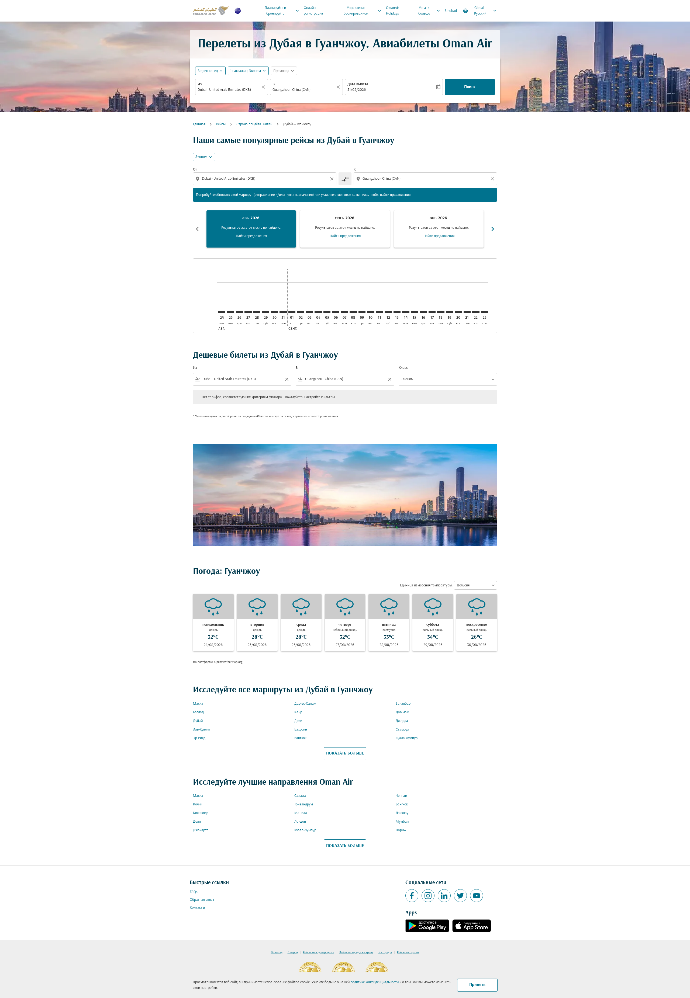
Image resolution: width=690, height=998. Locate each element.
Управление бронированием (363, 11)
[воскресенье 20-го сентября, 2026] (458, 312)
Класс (403, 368)
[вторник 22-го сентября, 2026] (475, 312)
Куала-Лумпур (407, 738)
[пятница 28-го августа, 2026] (256, 312)
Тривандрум (303, 804)
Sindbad (451, 11)
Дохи (298, 721)
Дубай (198, 721)
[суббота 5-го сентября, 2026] (326, 312)
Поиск (469, 87)
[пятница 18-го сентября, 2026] (440, 312)
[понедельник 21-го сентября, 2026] (467, 312)
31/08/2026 (356, 90)
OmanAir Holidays (392, 11)
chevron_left (197, 229)
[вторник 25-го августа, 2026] (230, 312)
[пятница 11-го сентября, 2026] (379, 312)
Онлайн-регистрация (313, 11)
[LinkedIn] (444, 895)
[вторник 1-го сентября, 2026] (291, 312)
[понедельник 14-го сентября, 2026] (405, 312)
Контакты (197, 908)
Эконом (201, 157)
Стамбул (402, 730)
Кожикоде (200, 813)
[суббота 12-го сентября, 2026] (388, 312)
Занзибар (403, 704)
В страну (276, 952)
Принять (477, 985)
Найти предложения (251, 236)
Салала (300, 796)
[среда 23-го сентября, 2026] (484, 312)
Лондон (300, 822)
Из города (385, 952)
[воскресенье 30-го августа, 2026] (274, 312)
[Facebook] (411, 895)
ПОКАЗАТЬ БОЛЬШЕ (345, 753)
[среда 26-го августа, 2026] (239, 312)
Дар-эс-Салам (305, 704)
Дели (197, 822)
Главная (199, 124)
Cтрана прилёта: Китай (254, 124)
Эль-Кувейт (201, 730)
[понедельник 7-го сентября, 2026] (344, 312)
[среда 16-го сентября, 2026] (423, 312)
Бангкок (300, 738)
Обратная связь (202, 900)
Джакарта (201, 830)
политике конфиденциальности (374, 982)
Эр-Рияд (199, 738)
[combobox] (229, 90)
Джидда (402, 721)
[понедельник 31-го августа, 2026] (283, 312)
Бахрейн (300, 730)
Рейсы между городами (318, 952)
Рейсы (221, 124)
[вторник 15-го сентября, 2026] (414, 312)
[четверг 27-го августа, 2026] (247, 312)
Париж (401, 830)
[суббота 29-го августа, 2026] (265, 312)
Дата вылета (357, 84)
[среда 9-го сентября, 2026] (361, 312)
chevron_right (492, 229)
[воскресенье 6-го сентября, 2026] (335, 312)
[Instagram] (428, 895)
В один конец (208, 71)
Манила (300, 813)
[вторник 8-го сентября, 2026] (353, 312)
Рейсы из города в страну (356, 952)
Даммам (402, 712)
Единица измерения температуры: (426, 585)
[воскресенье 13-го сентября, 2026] (397, 312)
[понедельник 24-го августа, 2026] (221, 312)
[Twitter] (460, 895)
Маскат (199, 704)
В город (293, 952)
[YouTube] (476, 895)
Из (200, 84)
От (195, 170)
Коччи (197, 804)
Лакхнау (402, 813)
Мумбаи (402, 822)
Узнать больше (429, 11)
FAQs (194, 892)
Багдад (198, 712)
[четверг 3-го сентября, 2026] (309, 312)
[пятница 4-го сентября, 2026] (318, 312)
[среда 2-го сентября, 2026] (300, 312)
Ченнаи (401, 796)
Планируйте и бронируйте (282, 11)
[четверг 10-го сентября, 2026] (370, 312)
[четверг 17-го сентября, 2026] (432, 312)
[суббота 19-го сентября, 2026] (449, 312)
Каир (298, 712)
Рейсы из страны (408, 952)
